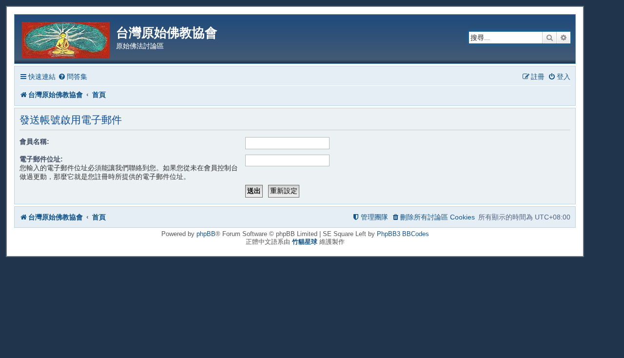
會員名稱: (34, 141)
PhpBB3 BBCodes (403, 234)
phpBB (205, 234)
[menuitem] (72, 76)
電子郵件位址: (41, 159)
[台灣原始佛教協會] (66, 38)
